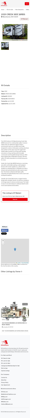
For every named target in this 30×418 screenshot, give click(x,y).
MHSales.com (4, 401)
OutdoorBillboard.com (7, 404)
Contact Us (4, 377)
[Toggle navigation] (27, 3)
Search (15, 199)
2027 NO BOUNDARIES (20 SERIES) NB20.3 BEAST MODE (14, 323)
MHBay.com (4, 396)
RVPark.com (4, 391)
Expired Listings (5, 370)
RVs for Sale (4, 368)
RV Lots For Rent (5, 363)
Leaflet (18, 262)
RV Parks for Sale (5, 358)
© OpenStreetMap (25, 262)
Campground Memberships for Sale (10, 365)
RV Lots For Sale (5, 360)
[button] (15, 32)
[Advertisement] (15, 65)
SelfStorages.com (6, 399)
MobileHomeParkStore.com (8, 394)
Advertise (3, 380)
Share (5, 226)
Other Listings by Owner (11, 272)
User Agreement (5, 385)
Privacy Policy (4, 382)
